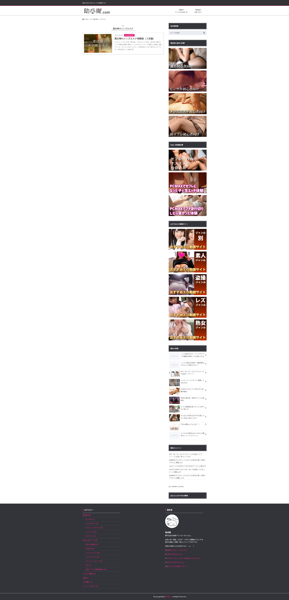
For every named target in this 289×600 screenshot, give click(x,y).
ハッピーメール (92, 552)
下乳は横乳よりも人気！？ (190, 424)
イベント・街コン (90, 586)
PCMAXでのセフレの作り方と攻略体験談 (192, 390)
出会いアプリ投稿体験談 (95, 569)
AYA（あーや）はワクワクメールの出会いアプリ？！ (192, 372)
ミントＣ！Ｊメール (93, 561)
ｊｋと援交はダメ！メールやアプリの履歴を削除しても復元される (192, 355)
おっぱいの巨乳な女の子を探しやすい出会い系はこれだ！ (192, 416)
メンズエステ (91, 523)
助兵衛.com (168, 596)
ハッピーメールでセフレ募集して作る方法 (192, 381)
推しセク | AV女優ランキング (177, 566)
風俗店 (87, 515)
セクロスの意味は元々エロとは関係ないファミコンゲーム (192, 434)
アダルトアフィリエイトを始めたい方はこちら (183, 558)
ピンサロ (89, 519)
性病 (86, 578)
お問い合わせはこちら (175, 554)
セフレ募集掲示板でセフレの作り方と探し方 (192, 407)
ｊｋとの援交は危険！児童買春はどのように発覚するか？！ (192, 363)
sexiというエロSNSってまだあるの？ (182, 466)
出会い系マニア (181, 456)
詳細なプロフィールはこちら (177, 550)
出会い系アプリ (90, 540)
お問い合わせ (198, 10)
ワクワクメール (92, 557)
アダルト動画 (89, 573)
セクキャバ (90, 536)
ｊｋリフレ (91, 532)
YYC (88, 565)
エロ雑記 (88, 582)
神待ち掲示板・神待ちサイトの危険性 (192, 399)
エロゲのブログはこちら (175, 562)
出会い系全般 (91, 544)
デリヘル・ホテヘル (94, 527)
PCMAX (89, 548)
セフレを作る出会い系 (181, 10)
